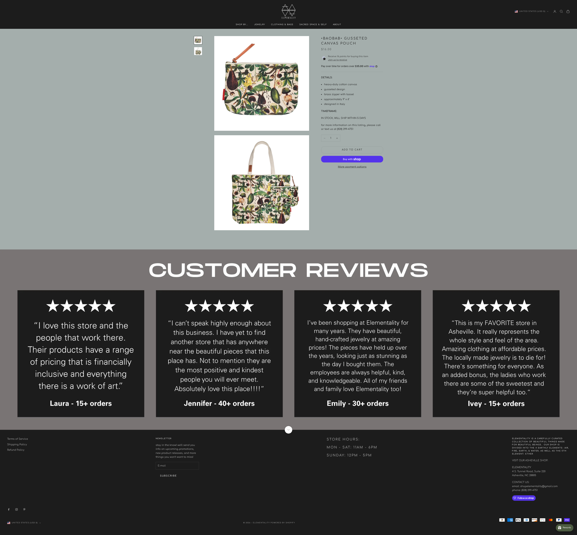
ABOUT (337, 24)
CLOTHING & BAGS (282, 24)
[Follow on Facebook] (8, 509)
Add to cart (352, 149)
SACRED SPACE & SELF (313, 24)
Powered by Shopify (283, 523)
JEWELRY (259, 24)
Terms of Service (17, 439)
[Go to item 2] (198, 51)
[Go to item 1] (198, 40)
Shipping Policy (17, 444)
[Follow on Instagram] (16, 509)
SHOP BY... (242, 24)
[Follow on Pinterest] (24, 509)
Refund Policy (15, 450)
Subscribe (168, 476)
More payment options (352, 167)
